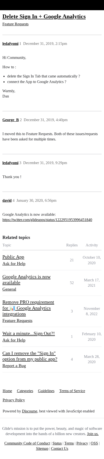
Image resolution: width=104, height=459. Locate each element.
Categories (25, 391)
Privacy (82, 443)
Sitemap (42, 448)
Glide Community (16, 5)
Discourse (29, 411)
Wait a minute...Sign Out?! (28, 333)
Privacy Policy (14, 400)
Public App (13, 256)
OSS (94, 443)
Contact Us (59, 448)
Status (57, 443)
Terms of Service (72, 391)
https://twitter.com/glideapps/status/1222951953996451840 (47, 220)
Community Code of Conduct (27, 443)
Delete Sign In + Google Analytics (44, 16)
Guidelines (46, 391)
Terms (69, 443)
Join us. (93, 434)
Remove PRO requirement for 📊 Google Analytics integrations (28, 307)
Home (7, 391)
